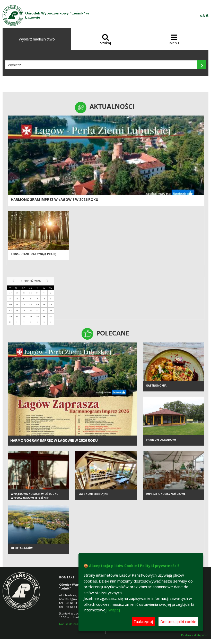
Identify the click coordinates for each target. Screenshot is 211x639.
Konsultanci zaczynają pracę (33, 254)
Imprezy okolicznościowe (166, 494)
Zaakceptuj (143, 621)
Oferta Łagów (22, 548)
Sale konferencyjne (93, 494)
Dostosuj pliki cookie (178, 621)
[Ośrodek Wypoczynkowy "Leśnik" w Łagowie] (13, 15)
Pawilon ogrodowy (161, 439)
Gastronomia (156, 385)
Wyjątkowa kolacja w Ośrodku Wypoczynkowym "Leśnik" (34, 495)
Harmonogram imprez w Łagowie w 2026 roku (54, 199)
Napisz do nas (68, 624)
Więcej (114, 609)
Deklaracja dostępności (194, 635)
